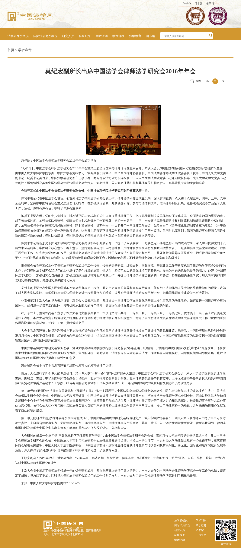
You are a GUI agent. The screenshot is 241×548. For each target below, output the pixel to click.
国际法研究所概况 (45, 36)
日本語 (198, 3)
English (187, 3)
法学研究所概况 (18, 36)
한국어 (210, 3)
